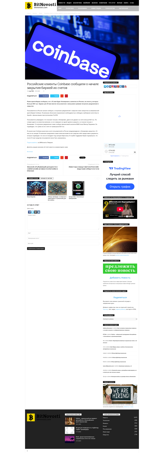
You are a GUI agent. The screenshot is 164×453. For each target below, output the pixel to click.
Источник (30, 151)
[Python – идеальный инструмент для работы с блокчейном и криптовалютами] (69, 421)
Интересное (123, 8)
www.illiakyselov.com (108, 366)
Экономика (82, 8)
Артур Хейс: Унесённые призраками (76, 197)
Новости (61, 3)
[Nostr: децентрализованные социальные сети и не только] (69, 439)
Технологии (110, 8)
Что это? (112, 3)
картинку (105, 309)
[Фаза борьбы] (36, 188)
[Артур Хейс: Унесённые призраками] (78, 188)
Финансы (35, 13)
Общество (106, 434)
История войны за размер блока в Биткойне (123, 376)
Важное (95, 3)
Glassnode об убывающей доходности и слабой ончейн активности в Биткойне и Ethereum (42, 169)
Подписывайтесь (32, 142)
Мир (60, 8)
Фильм (119, 3)
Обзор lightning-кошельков (119, 353)
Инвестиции (96, 8)
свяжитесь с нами (128, 406)
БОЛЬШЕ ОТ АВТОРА (46, 178)
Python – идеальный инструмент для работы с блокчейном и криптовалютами (86, 420)
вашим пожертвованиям (122, 255)
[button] (136, 8)
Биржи (40, 13)
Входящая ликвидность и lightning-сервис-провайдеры (87, 428)
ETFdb (104, 334)
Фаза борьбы (31, 197)
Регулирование (107, 429)
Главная (29, 13)
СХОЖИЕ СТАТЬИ (33, 178)
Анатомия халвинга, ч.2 (125, 366)
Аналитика (77, 3)
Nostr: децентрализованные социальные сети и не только (85, 437)
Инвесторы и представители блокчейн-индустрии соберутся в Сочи (84, 168)
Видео (69, 3)
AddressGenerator (107, 328)
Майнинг (86, 3)
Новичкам (103, 3)
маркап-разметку (121, 309)
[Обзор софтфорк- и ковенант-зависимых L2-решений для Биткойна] (57, 188)
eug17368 (31, 91)
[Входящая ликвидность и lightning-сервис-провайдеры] (69, 430)
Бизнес (105, 426)
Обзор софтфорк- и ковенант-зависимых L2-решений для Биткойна (57, 198)
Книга (126, 3)
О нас (132, 3)
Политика (70, 8)
